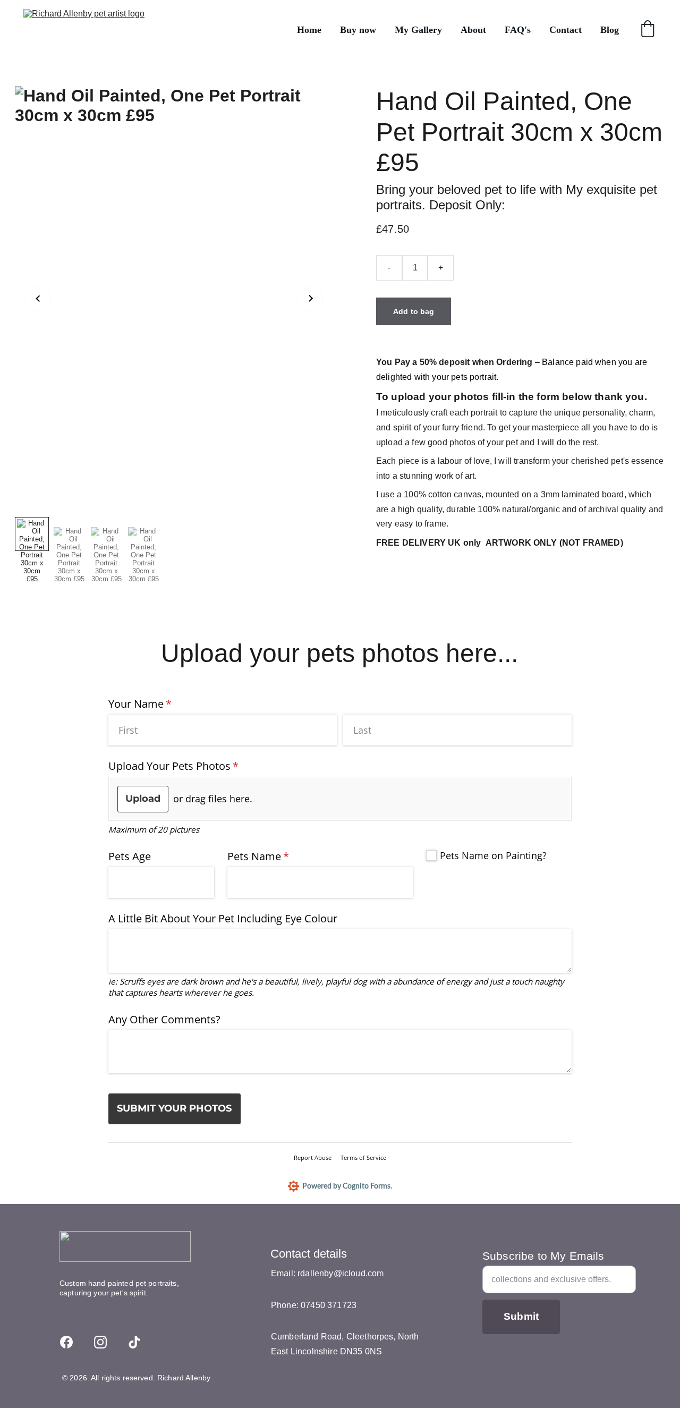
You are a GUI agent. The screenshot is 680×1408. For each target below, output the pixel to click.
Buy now (358, 29)
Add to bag (413, 311)
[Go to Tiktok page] (134, 1342)
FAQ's (518, 29)
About (473, 29)
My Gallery (418, 29)
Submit (521, 1316)
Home (309, 29)
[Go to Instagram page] (100, 1342)
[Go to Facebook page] (66, 1342)
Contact (565, 29)
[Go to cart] (648, 30)
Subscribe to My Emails (543, 1256)
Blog (609, 29)
